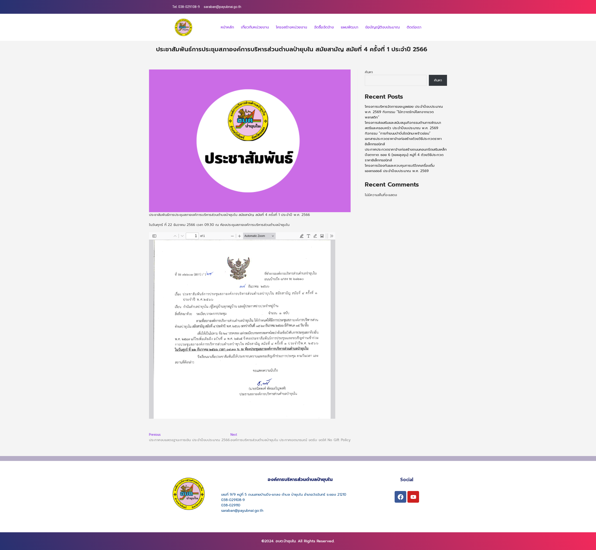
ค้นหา (369, 72)
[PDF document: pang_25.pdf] (242, 325)
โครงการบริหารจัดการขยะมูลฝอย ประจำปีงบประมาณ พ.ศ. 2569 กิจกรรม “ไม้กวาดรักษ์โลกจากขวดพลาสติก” (404, 112)
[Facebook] (400, 497)
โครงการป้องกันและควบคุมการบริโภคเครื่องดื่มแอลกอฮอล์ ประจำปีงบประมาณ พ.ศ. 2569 (399, 168)
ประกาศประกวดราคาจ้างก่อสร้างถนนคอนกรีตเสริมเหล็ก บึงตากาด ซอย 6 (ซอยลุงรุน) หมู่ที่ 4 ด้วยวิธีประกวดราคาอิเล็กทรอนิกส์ (406, 155)
